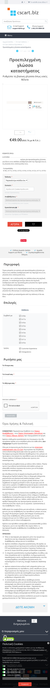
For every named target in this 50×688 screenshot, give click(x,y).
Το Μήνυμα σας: (8, 383)
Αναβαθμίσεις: (10, 197)
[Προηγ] (17, 51)
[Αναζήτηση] (46, 21)
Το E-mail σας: (7, 374)
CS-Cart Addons (21, 42)
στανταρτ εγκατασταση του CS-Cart (22, 448)
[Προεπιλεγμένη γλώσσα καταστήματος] (25, 107)
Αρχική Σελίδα (8, 42)
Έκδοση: (8, 177)
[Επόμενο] (33, 51)
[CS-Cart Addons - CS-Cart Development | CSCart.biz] (25, 11)
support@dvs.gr (18, 28)
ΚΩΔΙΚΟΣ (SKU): (8, 153)
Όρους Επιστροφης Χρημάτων (30, 433)
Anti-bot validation (9, 399)
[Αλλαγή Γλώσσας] (3, 2)
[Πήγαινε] (34, 621)
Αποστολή (11, 415)
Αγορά (15, 224)
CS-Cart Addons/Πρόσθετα (12, 44)
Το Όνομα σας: (8, 365)
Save (24, 240)
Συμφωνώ (25, 684)
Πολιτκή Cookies (38, 650)
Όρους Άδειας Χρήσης (15, 435)
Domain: (8, 185)
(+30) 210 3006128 (37, 28)
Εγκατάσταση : (11, 207)
